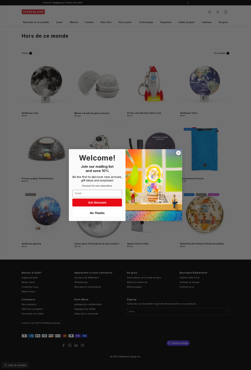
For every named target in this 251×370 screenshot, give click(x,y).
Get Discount (97, 202)
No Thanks (97, 213)
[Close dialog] (178, 152)
